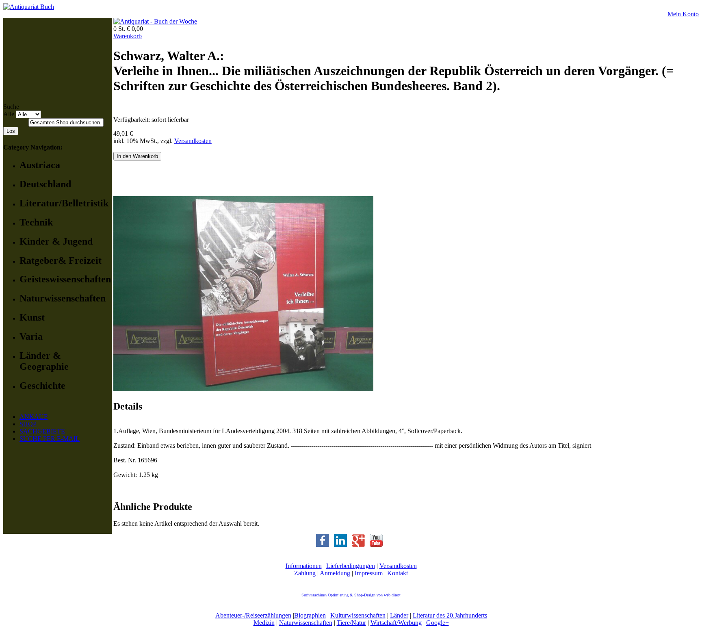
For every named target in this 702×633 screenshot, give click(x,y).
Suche (11, 106)
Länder (399, 615)
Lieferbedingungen (350, 565)
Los (10, 131)
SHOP (28, 424)
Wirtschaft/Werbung (396, 622)
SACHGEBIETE (42, 431)
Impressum (369, 573)
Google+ (437, 622)
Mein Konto (683, 14)
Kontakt (397, 573)
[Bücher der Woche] (155, 21)
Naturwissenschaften (305, 622)
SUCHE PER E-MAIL (50, 438)
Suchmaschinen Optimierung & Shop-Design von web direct (351, 595)
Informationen (304, 565)
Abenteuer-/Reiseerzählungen (253, 615)
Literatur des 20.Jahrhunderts (450, 615)
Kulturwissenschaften (358, 615)
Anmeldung (335, 573)
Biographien (310, 615)
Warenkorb (127, 36)
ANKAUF (34, 416)
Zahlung (305, 573)
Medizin (264, 622)
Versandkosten (193, 140)
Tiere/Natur (351, 622)
